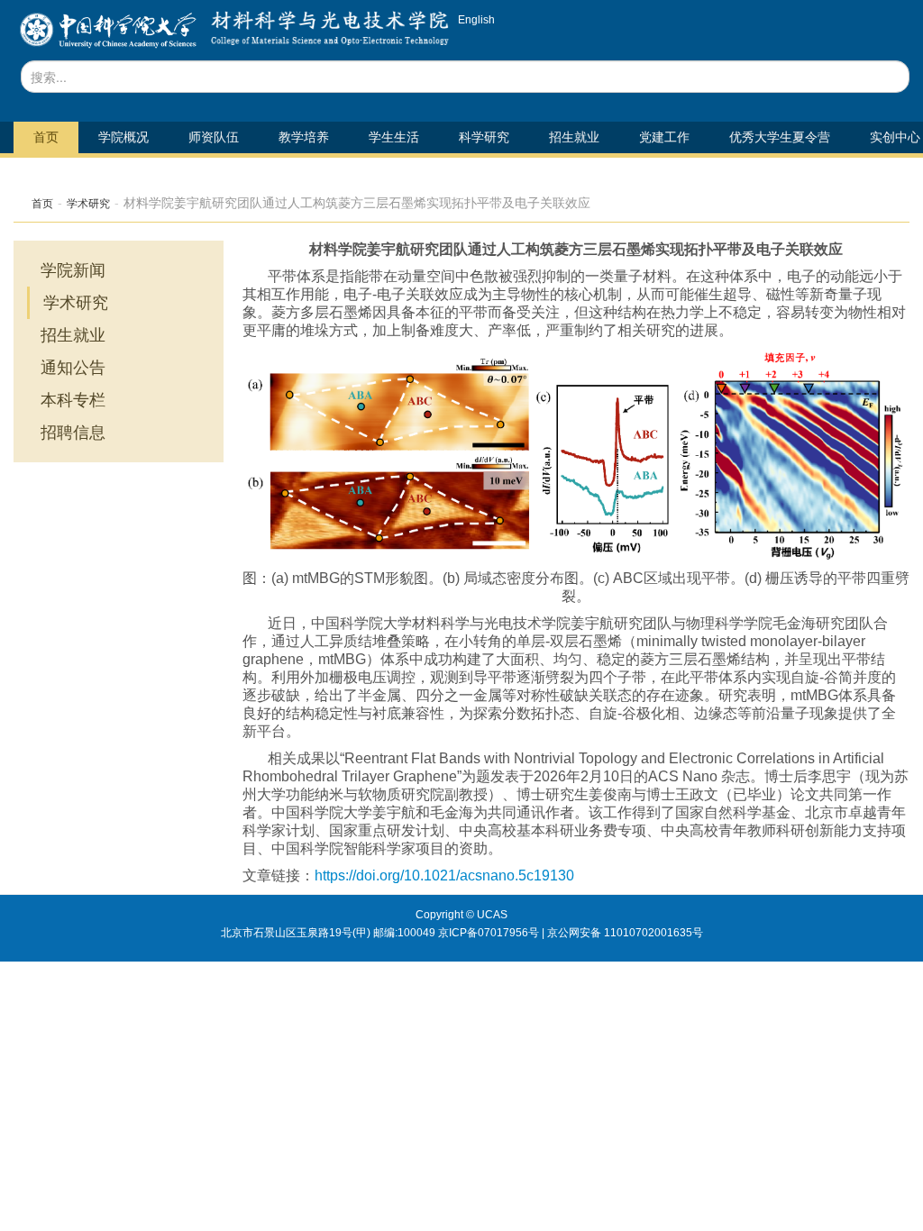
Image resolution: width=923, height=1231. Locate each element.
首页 (46, 137)
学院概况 (123, 137)
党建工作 (664, 137)
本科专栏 (73, 400)
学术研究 (88, 203)
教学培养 (304, 137)
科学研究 (484, 137)
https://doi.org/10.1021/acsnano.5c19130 (444, 875)
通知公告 (73, 368)
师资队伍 (213, 137)
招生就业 (574, 137)
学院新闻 (73, 270)
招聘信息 (73, 433)
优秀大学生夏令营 (779, 137)
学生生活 (394, 137)
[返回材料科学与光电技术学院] (108, 35)
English (476, 20)
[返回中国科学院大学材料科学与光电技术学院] (325, 35)
